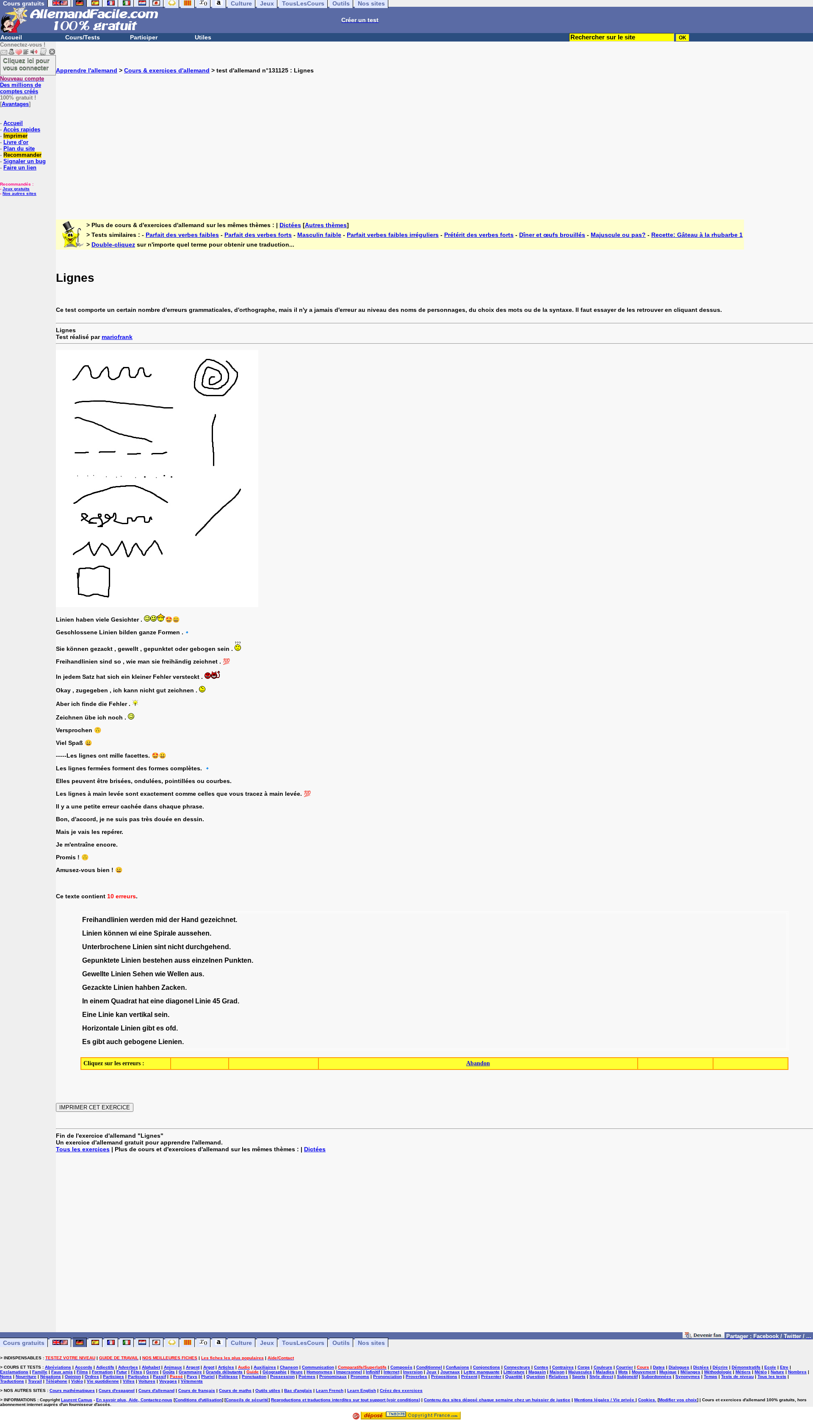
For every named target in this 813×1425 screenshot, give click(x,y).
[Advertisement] (434, 140)
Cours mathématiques (72, 1390)
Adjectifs (105, 1367)
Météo (761, 1371)
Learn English (361, 1390)
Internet (391, 1371)
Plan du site (19, 148)
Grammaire (190, 1371)
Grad (230, 1001)
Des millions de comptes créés (22, 84)
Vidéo (77, 1381)
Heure (296, 1371)
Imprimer (15, 136)
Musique (668, 1371)
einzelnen (207, 960)
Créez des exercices (401, 1390)
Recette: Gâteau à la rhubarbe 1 (697, 234)
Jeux (267, 1342)
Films (82, 1371)
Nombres (797, 1371)
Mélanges (690, 1371)
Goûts (169, 1371)
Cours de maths (235, 1390)
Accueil (11, 37)
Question (535, 1376)
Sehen (143, 974)
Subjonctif (627, 1376)
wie (160, 974)
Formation (102, 1371)
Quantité (514, 1376)
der (174, 919)
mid (161, 919)
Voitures (146, 1381)
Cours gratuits (23, 1342)
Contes (541, 1367)
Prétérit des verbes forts (479, 234)
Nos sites (371, 1342)
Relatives (558, 1376)
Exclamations (14, 1371)
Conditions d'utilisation (198, 1399)
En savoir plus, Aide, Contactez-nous (134, 1399)
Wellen (178, 974)
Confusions (457, 1367)
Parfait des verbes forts (258, 234)
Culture (241, 1342)
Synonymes (687, 1376)
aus (196, 974)
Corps (584, 1367)
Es (86, 1041)
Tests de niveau (737, 1376)
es (160, 1028)
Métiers (743, 1371)
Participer (144, 37)
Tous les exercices (83, 1149)
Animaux (173, 1367)
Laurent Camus (76, 1399)
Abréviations (58, 1367)
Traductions (12, 1381)
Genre (152, 1371)
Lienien (170, 1041)
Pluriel (208, 1376)
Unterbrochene (106, 946)
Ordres (92, 1376)
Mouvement (643, 1371)
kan (121, 1014)
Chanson (289, 1367)
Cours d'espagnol (117, 1390)
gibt (148, 1028)
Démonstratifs (746, 1367)
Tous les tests (772, 1376)
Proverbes (416, 1376)
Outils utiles (267, 1390)
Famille (39, 1371)
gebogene (140, 1041)
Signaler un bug (24, 161)
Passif (159, 1376)
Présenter (491, 1376)
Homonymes (319, 1371)
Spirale (165, 933)
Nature (777, 1371)
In (85, 1001)
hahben (147, 987)
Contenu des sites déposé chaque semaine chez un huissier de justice (497, 1399)
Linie (203, 1001)
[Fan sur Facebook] (704, 1336)
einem (99, 1001)
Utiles (203, 37)
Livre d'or (15, 142)
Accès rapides (21, 129)
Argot (208, 1367)
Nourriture (26, 1376)
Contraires (563, 1367)
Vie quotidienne (103, 1381)
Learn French (329, 1390)
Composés (401, 1367)
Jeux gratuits (16, 188)
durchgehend (207, 946)
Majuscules (580, 1371)
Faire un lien (19, 167)
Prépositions (444, 1376)
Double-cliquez (113, 244)
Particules (138, 1376)
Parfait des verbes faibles (182, 234)
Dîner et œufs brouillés (552, 234)
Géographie (275, 1371)
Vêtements (192, 1381)
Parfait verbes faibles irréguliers (393, 234)
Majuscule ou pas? (618, 234)
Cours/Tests (82, 37)
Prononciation (387, 1376)
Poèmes (307, 1376)
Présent (469, 1376)
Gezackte (97, 987)
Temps (710, 1376)
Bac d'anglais (298, 1390)
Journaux (450, 1371)
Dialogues (679, 1367)
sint (160, 946)
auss (182, 960)
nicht (176, 946)
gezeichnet (217, 919)
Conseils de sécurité (247, 1399)
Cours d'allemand (156, 1390)
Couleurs (603, 1367)
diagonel (180, 1001)
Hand (190, 919)
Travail (35, 1381)
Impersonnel (349, 1371)
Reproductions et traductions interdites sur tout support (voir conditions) (345, 1399)
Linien (92, 933)
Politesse (228, 1376)
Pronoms (360, 1376)
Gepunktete (100, 960)
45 (216, 1001)
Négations (50, 1376)
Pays (192, 1376)
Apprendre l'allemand (86, 70)
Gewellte (95, 974)
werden (142, 919)
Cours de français (196, 1390)
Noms (6, 1376)
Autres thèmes (326, 225)
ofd (171, 1028)
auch (114, 1041)
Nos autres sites (19, 193)
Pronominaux (333, 1376)
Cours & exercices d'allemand (167, 70)
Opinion (73, 1376)
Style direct (601, 1376)
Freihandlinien (105, 919)
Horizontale (100, 1028)
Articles (226, 1367)
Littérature (514, 1371)
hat (143, 1001)
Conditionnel (429, 1367)
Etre (784, 1367)
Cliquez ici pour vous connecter (26, 64)
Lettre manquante (482, 1371)
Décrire (720, 1367)
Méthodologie (718, 1371)
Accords (83, 1367)
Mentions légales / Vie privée (605, 1399)
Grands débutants (224, 1371)
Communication (318, 1367)
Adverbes (128, 1367)
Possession (282, 1376)
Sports (579, 1376)
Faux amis (62, 1371)
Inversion (413, 1371)
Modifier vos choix (678, 1399)
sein (161, 1014)
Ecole (770, 1367)
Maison (557, 1371)
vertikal (140, 1014)
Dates (659, 1367)
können (116, 933)
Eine (89, 1014)
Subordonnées (657, 1376)
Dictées (290, 225)
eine (145, 933)
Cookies (646, 1399)
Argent (192, 1367)
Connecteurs (517, 1367)
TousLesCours (303, 1342)
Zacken (173, 987)
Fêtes (136, 1371)
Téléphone (56, 1381)
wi (133, 933)
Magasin (537, 1371)
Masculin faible (319, 234)
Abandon (478, 1063)
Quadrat (124, 1001)
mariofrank (117, 336)
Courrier (624, 1367)
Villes (129, 1381)
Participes (113, 1376)
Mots (623, 1371)
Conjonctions (486, 1367)
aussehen (194, 933)
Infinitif (373, 1371)
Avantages (15, 104)
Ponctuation (254, 1376)
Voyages (168, 1381)
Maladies (605, 1371)
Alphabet (151, 1367)
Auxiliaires (265, 1367)
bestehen (158, 960)
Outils (341, 1342)
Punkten (238, 960)
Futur (121, 1371)
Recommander (22, 155)
